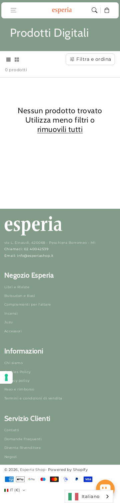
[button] (13, 10)
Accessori (13, 331)
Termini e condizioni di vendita (33, 398)
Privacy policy (17, 380)
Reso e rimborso (19, 389)
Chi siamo (13, 363)
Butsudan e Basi (19, 296)
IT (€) (15, 490)
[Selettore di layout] (8, 60)
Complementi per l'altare (27, 304)
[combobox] (89, 496)
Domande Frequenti (23, 439)
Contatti (11, 430)
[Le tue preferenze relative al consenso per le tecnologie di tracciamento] (6, 377)
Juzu (8, 322)
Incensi (11, 313)
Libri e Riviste (17, 287)
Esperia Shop (32, 469)
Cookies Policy (17, 372)
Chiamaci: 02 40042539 (26, 249)
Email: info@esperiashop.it (29, 256)
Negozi (10, 457)
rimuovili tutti (60, 129)
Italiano (91, 496)
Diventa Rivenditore (22, 448)
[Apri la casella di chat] (105, 489)
